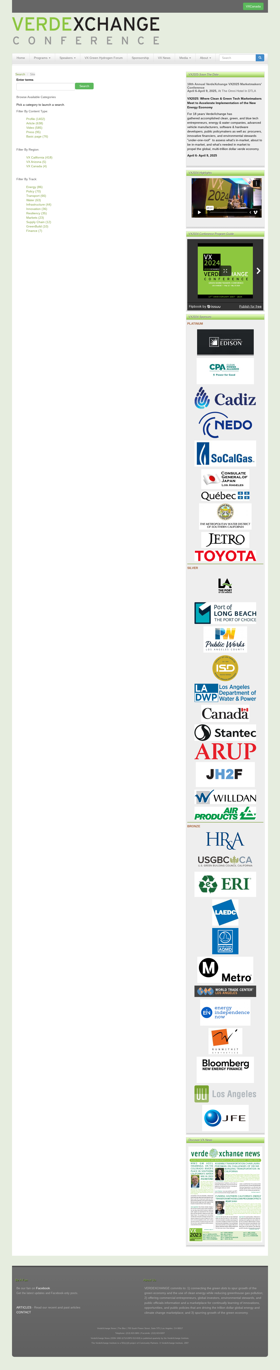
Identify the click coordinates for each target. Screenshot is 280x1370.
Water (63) (33, 200)
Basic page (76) (37, 136)
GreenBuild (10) (37, 226)
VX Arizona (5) (36, 162)
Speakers (67, 58)
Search (20, 74)
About (204, 58)
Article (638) (34, 123)
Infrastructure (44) (38, 204)
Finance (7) (34, 230)
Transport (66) (36, 195)
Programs (41, 58)
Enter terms (24, 79)
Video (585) (34, 127)
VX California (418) (39, 157)
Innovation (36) (36, 209)
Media (184, 58)
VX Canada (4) (36, 166)
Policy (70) (33, 191)
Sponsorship (140, 58)
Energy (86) (34, 187)
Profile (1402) (35, 119)
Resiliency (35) (36, 213)
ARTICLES (23, 1307)
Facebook (43, 1288)
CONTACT (23, 1312)
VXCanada (253, 6)
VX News (164, 58)
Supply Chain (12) (38, 222)
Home (21, 58)
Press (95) (33, 132)
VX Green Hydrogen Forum (104, 58)
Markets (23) (35, 217)
